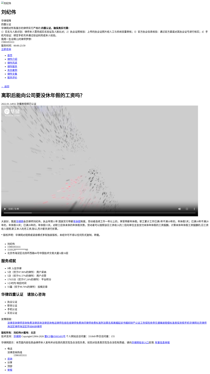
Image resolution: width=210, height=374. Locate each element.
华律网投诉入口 (140, 342)
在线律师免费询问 (76, 323)
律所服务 (12, 66)
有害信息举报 (162, 342)
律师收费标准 (93, 323)
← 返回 (5, 86)
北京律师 (202, 323)
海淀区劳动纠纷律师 (31, 326)
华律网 (19, 221)
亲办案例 (12, 70)
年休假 (77, 221)
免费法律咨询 (34, 323)
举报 (9, 370)
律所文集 (12, 74)
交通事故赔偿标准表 (166, 323)
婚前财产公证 (132, 323)
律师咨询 (22, 323)
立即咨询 (6, 49)
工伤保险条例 (147, 323)
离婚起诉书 (119, 323)
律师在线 (61, 323)
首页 (9, 55)
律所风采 (12, 63)
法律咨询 (12, 323)
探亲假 (180, 323)
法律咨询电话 (49, 323)
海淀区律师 (13, 326)
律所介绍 (12, 59)
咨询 (9, 359)
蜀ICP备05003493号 (54, 336)
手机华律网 (190, 323)
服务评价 (12, 77)
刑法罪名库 (107, 323)
